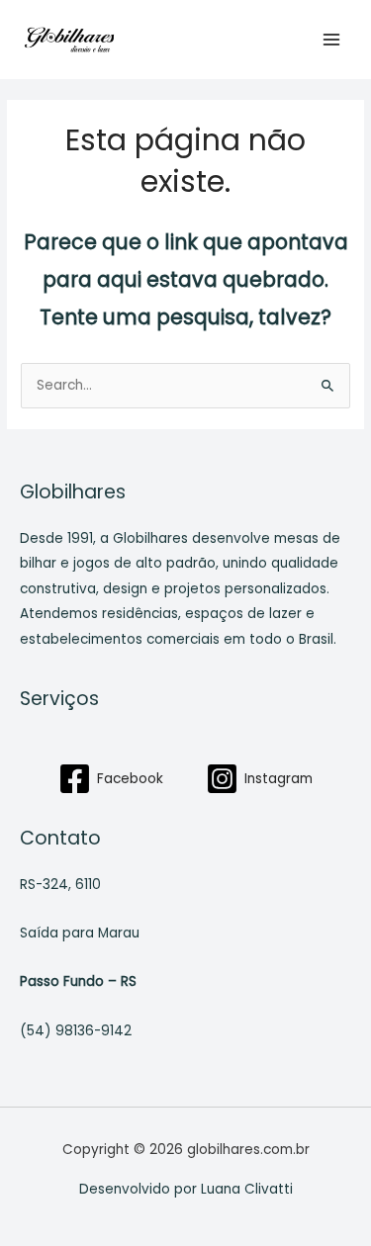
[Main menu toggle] (332, 40)
